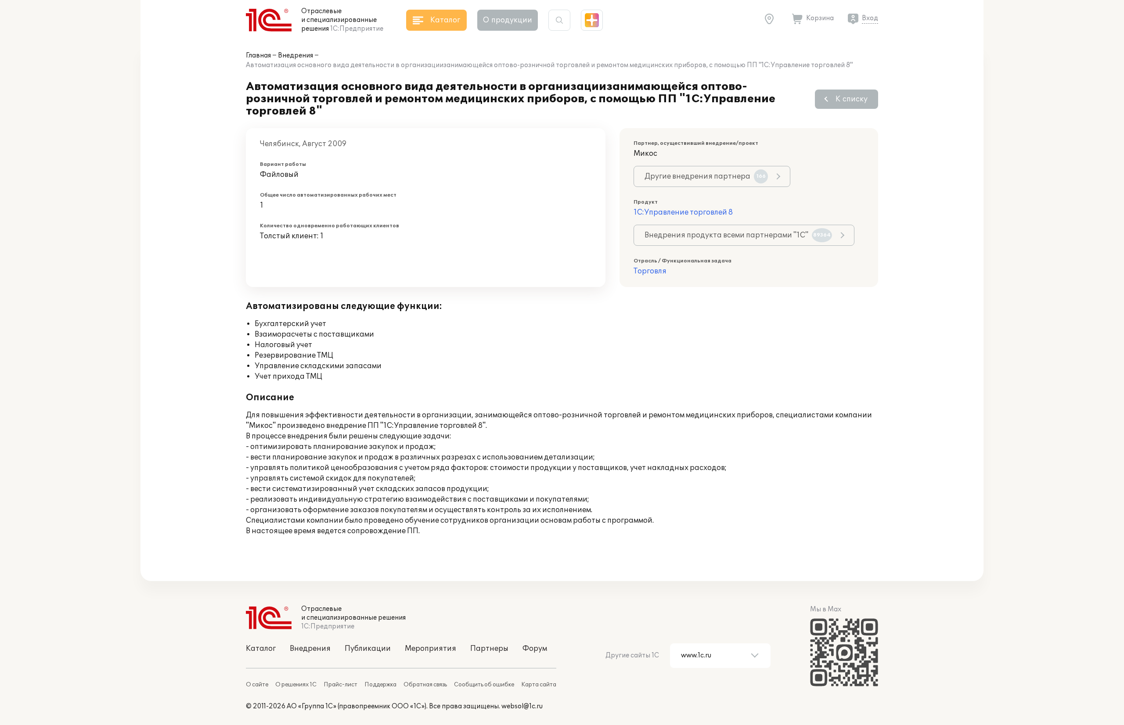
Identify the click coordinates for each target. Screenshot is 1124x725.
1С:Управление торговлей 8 (683, 212)
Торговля (650, 271)
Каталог (261, 648)
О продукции (507, 20)
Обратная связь (425, 684)
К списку (852, 99)
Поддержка (380, 684)
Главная (258, 55)
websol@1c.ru (522, 706)
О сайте (257, 684)
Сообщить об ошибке (484, 684)
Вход (870, 18)
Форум (534, 648)
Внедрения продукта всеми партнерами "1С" (738, 235)
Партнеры (489, 648)
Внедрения (295, 55)
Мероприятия (430, 648)
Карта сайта (538, 684)
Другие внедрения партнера (705, 176)
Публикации (368, 648)
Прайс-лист (340, 684)
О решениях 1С (296, 684)
